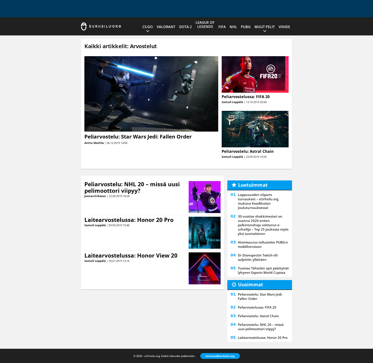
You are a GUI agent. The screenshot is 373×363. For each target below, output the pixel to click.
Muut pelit (264, 26)
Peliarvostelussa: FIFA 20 (246, 96)
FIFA (222, 26)
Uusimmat (250, 284)
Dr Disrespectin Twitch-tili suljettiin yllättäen (258, 257)
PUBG (246, 26)
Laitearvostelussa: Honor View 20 (130, 255)
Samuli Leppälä (232, 102)
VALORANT (166, 26)
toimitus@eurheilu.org (220, 356)
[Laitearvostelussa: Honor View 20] (204, 268)
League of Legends (205, 24)
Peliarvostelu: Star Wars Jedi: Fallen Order (138, 136)
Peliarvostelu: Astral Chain (248, 151)
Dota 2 (185, 26)
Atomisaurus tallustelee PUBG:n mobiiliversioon (263, 244)
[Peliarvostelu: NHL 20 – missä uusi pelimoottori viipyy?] (204, 197)
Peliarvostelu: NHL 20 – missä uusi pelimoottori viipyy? (132, 187)
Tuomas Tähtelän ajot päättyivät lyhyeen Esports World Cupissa (263, 270)
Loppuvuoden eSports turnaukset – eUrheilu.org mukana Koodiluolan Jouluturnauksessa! (258, 201)
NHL (233, 26)
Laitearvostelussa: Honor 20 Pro (129, 220)
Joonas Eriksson (95, 196)
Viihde (284, 26)
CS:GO (147, 26)
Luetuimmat (253, 185)
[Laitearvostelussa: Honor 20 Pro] (204, 233)
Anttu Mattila (94, 143)
